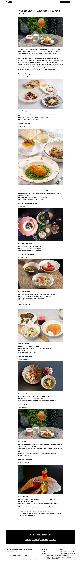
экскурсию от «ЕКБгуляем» (26, 62)
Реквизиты (62, 549)
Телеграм (44, 551)
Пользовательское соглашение (66, 551)
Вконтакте (44, 549)
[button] (74, 2)
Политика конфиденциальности (67, 553)
